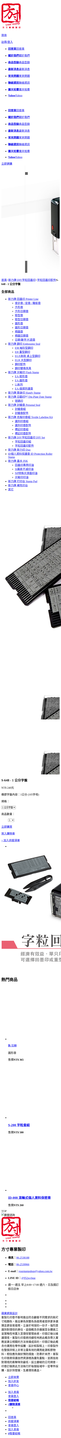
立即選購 (6, 163)
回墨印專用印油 (24, 465)
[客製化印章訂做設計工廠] (11, 27)
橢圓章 (19, 331)
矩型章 (19, 315)
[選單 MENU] (3, 103)
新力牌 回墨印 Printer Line (23, 299)
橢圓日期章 (21, 335)
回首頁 (12, 1417)
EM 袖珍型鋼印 (24, 347)
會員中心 (13, 1385)
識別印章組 (21, 421)
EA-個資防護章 (24, 388)
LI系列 (19, 384)
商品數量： (8, 814)
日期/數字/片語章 (25, 339)
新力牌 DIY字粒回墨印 (22, 280)
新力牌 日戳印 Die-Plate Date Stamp (30, 396)
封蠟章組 (20, 409)
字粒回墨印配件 (46, 280)
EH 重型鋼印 (22, 352)
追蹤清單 (13, 1421)
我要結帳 (14, 1433)
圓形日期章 (21, 327)
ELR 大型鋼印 (23, 360)
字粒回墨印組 (23, 441)
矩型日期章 (21, 319)
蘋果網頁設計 (9, 1313)
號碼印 (19, 400)
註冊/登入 (7, 42)
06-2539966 (22, 1264)
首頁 (4, 280)
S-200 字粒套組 (19, 1125)
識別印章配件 (23, 425)
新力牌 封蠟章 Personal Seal (24, 405)
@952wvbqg (28, 1278)
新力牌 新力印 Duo (19, 449)
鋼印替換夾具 (23, 368)
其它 (11, 489)
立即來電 (13, 1377)
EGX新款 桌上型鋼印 (27, 356)
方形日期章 (21, 311)
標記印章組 (21, 429)
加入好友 (13, 1381)
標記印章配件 (23, 433)
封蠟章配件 (21, 413)
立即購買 (6, 826)
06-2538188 (22, 1257)
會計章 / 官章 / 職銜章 (28, 303)
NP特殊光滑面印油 (26, 473)
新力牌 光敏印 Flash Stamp (23, 372)
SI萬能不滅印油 (24, 469)
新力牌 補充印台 (18, 485)
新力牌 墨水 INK (18, 461)
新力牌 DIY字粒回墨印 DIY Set (26, 437)
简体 (4, 35)
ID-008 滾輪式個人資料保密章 (29, 1197)
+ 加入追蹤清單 (10, 840)
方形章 (19, 307)
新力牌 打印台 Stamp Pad (22, 481)
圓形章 (19, 323)
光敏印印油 (21, 477)
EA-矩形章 (21, 376)
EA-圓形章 (21, 380)
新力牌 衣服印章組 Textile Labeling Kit (30, 417)
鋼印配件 (20, 364)
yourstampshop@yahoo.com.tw (35, 1271)
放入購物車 (8, 833)
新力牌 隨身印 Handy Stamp (24, 392)
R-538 (12, 1045)
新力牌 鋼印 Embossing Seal (24, 343)
